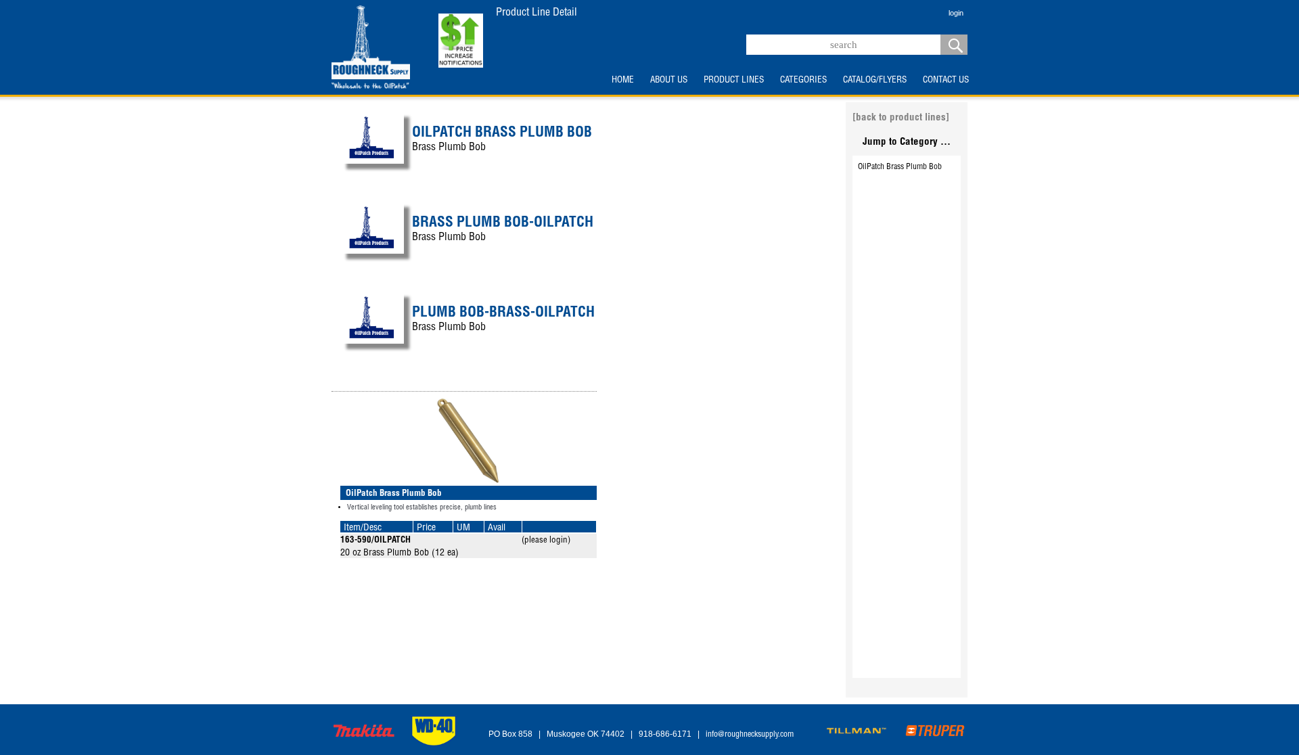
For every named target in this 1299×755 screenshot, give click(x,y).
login (956, 13)
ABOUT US (668, 80)
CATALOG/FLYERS (875, 80)
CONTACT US (946, 80)
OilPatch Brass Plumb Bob (900, 167)
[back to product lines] (900, 118)
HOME (623, 80)
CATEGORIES (803, 80)
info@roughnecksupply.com (750, 735)
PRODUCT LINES (734, 80)
